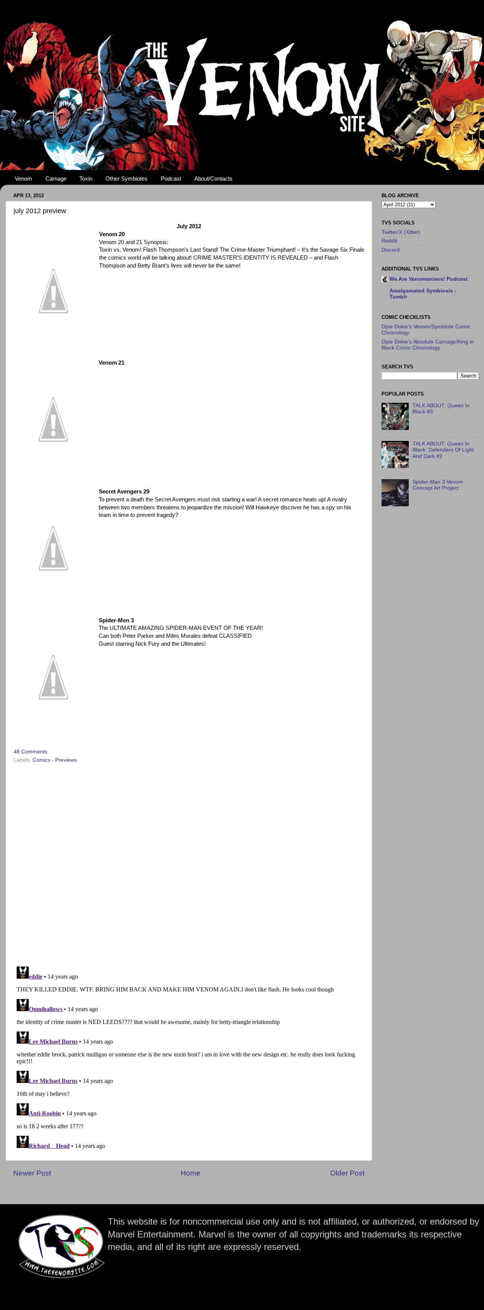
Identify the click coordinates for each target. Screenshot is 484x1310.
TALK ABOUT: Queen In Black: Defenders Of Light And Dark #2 (443, 450)
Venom (23, 178)
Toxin (85, 178)
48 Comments (30, 752)
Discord (391, 250)
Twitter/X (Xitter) (401, 232)
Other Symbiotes (126, 178)
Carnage (56, 178)
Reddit (389, 241)
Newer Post (32, 1173)
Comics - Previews (55, 760)
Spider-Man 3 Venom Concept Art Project (438, 485)
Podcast (171, 178)
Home (190, 1173)
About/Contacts (213, 178)
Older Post (347, 1173)
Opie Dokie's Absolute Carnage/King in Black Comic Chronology (428, 345)
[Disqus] (189, 862)
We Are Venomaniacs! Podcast (428, 279)
